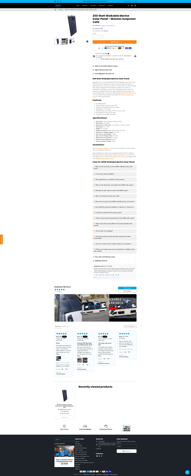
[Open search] (126, 326)
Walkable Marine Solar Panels (105, 158)
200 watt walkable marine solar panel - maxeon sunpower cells (81, 9)
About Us (77, 469)
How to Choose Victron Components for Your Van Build (64, 461)
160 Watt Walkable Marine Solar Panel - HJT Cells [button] (62, 374)
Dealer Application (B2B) (81, 460)
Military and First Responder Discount (84, 462)
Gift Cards (77, 464)
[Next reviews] (135, 56)
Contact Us (98, 448)
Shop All (77, 441)
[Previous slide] (56, 41)
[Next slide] (87, 41)
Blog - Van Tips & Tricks (81, 452)
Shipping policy (106, 474)
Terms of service (99, 474)
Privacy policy (92, 474)
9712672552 (101, 441)
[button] (78, 5)
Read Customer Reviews (81, 448)
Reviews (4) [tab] (58, 326)
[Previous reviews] (94, 56)
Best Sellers (78, 444)
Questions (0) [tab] (65, 326)
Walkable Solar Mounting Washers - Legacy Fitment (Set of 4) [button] (104, 363)
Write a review (127, 288)
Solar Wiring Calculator (81, 454)
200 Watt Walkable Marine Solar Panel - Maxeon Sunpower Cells (64, 406)
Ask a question (127, 291)
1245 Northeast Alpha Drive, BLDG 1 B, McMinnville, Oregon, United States (107, 444)
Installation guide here (103, 148)
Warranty (77, 466)
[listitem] (68, 308)
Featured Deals (78, 446)
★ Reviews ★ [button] (1, 239)
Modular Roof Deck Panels (120, 156)
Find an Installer (79, 450)
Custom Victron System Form (82, 456)
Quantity (94, 33)
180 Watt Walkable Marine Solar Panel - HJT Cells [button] (125, 356)
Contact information (113, 474)
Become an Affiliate (80, 458)
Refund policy (86, 474)
